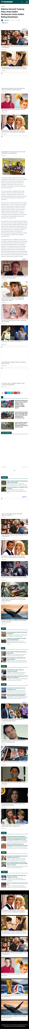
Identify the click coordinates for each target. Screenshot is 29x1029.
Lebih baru (4, 467)
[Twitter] (5, 23)
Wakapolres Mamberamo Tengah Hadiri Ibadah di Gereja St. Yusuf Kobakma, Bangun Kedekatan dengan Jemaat (21, 404)
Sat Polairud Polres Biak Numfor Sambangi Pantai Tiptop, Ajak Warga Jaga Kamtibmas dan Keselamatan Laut (21, 415)
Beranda (3, 6)
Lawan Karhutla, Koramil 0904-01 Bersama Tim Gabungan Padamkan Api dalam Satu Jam (21, 425)
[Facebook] (3, 23)
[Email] (18, 393)
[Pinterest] (15, 393)
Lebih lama (24, 467)
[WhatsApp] (7, 23)
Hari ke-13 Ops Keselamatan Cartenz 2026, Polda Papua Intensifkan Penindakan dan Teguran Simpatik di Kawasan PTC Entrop (17, 863)
